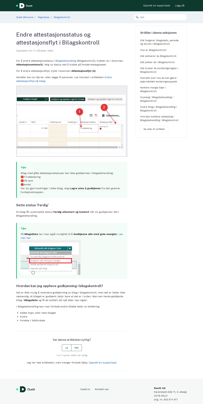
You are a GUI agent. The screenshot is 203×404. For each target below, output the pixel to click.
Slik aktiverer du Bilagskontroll (158, 56)
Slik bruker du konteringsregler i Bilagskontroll (159, 70)
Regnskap (43, 17)
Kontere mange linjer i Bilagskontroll (153, 89)
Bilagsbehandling (65, 60)
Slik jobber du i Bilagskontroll (157, 62)
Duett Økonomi (24, 17)
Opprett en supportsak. (103, 362)
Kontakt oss (102, 389)
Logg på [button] (179, 5)
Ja (66, 347)
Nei (77, 347)
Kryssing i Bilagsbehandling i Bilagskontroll (156, 99)
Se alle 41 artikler (154, 129)
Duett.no (85, 389)
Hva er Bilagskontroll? (153, 50)
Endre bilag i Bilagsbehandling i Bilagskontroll (158, 109)
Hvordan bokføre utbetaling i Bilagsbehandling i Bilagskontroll (159, 118)
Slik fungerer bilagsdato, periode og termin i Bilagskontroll (159, 42)
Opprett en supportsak (156, 5)
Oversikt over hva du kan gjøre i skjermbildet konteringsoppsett (158, 80)
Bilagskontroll (62, 17)
